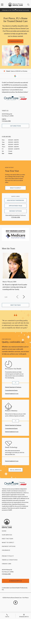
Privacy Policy (8, 556)
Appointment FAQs (15, 205)
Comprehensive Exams (11, 390)
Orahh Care (6, 563)
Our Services (7, 534)
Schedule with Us (15, 41)
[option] (15, 273)
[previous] (19, 297)
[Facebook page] (15, 603)
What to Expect (15, 188)
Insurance (6, 550)
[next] (26, 297)
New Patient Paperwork (15, 200)
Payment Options (15, 211)
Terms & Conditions (9, 560)
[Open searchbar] (28, 4)
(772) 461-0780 (6, 121)
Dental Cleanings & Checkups (13, 387)
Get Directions (15, 126)
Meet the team (15, 305)
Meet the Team (7, 538)
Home (4, 531)
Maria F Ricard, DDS (9, 282)
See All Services (15, 469)
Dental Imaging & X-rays (11, 393)
